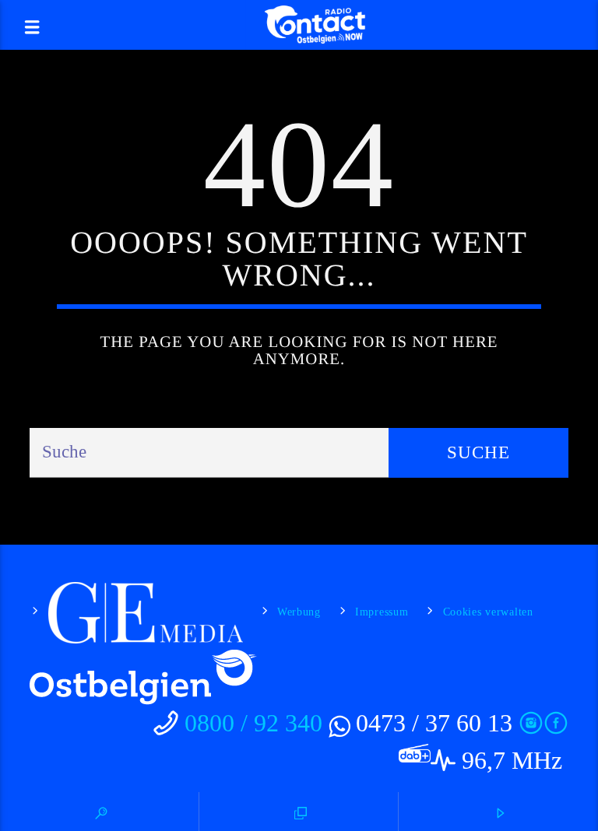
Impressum (381, 611)
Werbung (299, 611)
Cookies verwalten (488, 611)
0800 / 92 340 (253, 723)
